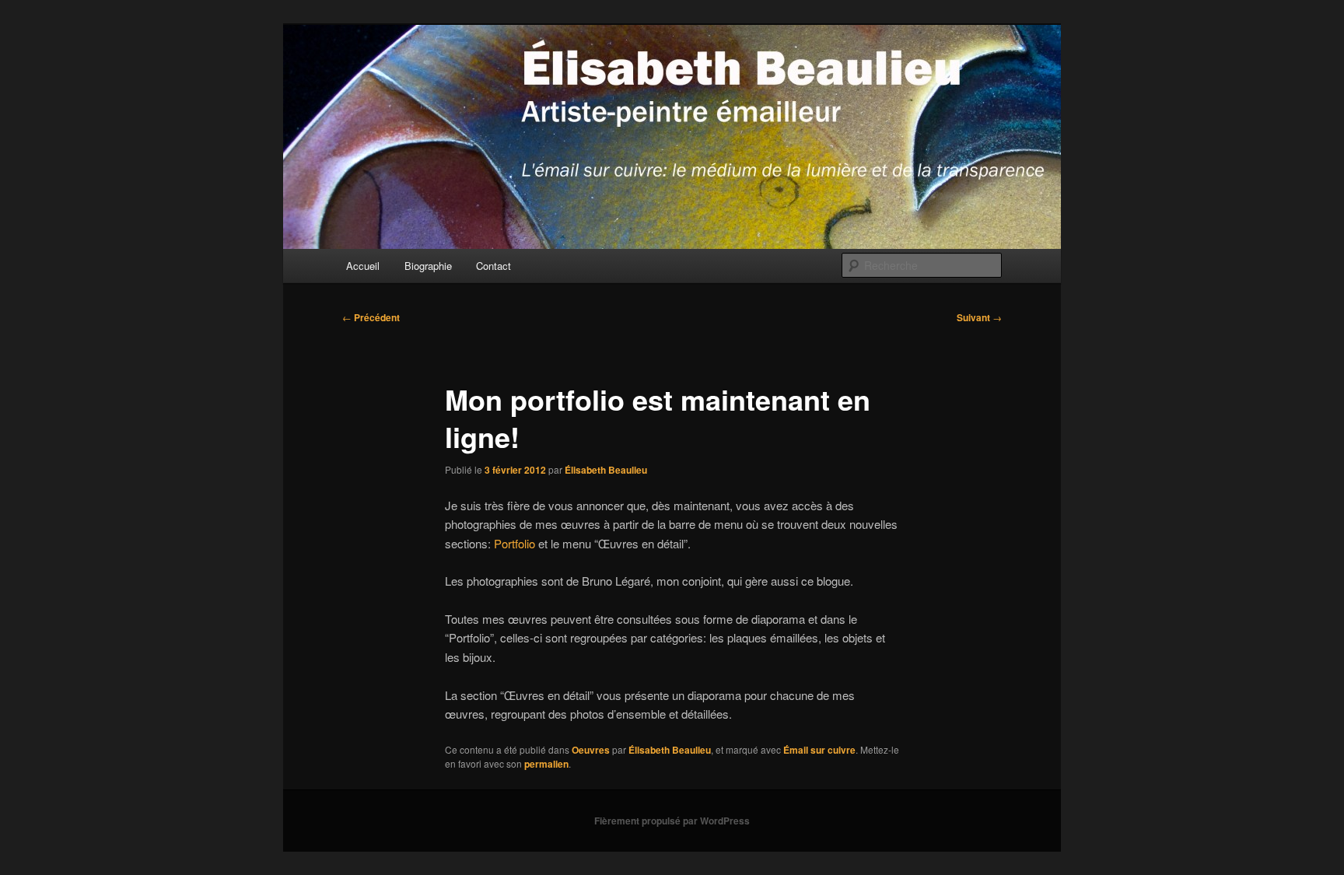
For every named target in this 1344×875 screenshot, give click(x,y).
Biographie (428, 265)
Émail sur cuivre (819, 750)
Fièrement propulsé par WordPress (672, 821)
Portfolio (514, 543)
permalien (546, 764)
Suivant (979, 317)
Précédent (371, 317)
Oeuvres (591, 750)
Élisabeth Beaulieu (606, 470)
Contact (493, 265)
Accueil (363, 265)
